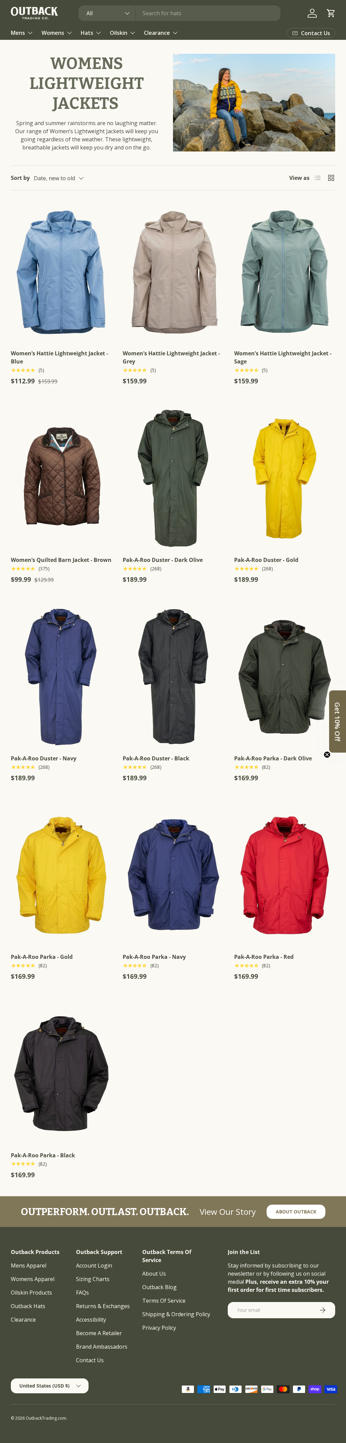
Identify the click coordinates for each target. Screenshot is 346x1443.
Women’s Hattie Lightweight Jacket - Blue (59, 357)
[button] (331, 13)
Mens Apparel (28, 1265)
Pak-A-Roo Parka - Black (43, 1155)
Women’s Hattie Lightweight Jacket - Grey (171, 357)
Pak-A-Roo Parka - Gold (42, 957)
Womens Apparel (32, 1279)
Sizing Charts (92, 1279)
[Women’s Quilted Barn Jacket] (61, 478)
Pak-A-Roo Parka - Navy (154, 957)
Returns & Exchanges (103, 1306)
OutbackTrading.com (46, 1418)
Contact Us (90, 1360)
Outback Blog (159, 1287)
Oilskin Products (31, 1292)
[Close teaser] (327, 754)
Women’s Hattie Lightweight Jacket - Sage (282, 357)
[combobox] (179, 13)
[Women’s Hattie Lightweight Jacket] (61, 271)
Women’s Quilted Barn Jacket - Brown (61, 560)
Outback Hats (28, 1306)
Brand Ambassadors (101, 1346)
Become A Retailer (99, 1333)
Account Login (94, 1265)
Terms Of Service (164, 1300)
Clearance (23, 1319)
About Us (154, 1273)
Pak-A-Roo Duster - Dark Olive (163, 560)
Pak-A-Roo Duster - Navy (43, 758)
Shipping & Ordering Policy (176, 1314)
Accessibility (91, 1319)
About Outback (296, 1211)
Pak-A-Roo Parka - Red (264, 957)
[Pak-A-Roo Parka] (284, 677)
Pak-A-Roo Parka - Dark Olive (273, 758)
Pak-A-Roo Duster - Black (156, 758)
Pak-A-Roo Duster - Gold (266, 560)
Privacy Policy (159, 1327)
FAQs (82, 1292)
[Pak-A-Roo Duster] (173, 478)
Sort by (20, 178)
